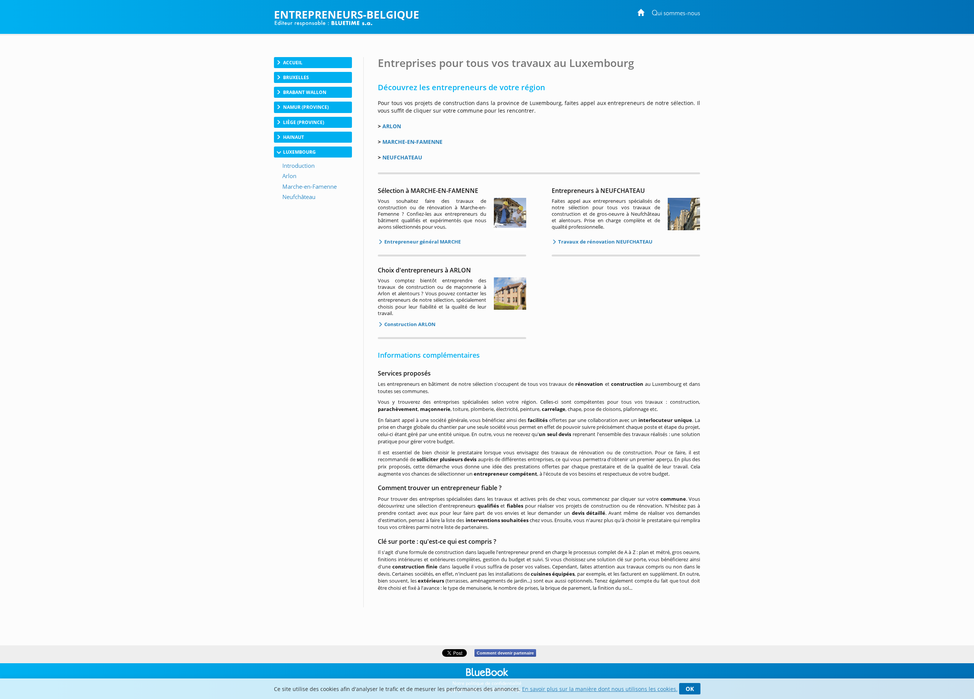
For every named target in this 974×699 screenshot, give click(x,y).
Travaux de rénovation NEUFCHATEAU (605, 241)
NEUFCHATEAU (402, 157)
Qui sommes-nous (676, 13)
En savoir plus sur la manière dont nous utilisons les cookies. (600, 689)
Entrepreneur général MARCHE (422, 241)
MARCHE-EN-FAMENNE (412, 141)
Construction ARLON (409, 324)
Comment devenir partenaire (505, 653)
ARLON (391, 126)
